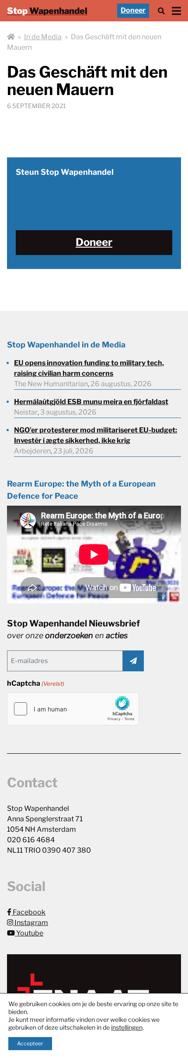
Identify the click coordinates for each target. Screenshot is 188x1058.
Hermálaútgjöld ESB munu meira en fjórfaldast (91, 402)
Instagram (30, 923)
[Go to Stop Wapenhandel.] (11, 37)
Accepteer (30, 1043)
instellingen (127, 1027)
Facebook (28, 912)
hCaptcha (35, 683)
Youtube (29, 933)
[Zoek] (161, 10)
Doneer (133, 10)
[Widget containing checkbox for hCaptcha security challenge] (73, 708)
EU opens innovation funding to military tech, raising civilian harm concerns (89, 368)
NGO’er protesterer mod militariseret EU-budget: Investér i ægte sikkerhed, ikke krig (95, 435)
